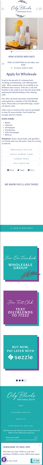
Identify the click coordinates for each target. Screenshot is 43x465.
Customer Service (21, 412)
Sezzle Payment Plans (21, 154)
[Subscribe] (35, 437)
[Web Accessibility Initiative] (4, 459)
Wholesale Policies (21, 150)
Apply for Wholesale (21, 74)
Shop (21, 405)
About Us (21, 419)
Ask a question (21, 163)
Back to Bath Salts (23, 228)
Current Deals (21, 159)
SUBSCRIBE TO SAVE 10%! (21, 426)
